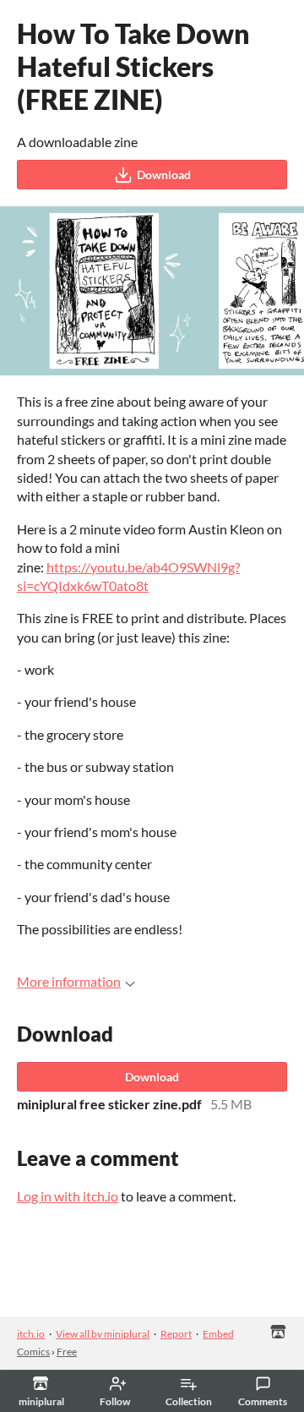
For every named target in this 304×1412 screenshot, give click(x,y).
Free (67, 1351)
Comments (262, 1401)
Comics (33, 1351)
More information (69, 981)
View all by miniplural (102, 1333)
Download (164, 174)
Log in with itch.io (67, 1196)
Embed (218, 1333)
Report (176, 1333)
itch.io (31, 1333)
